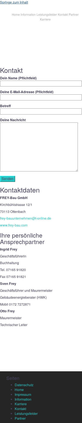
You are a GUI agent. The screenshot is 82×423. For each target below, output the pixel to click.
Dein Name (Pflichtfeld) (18, 78)
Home (16, 14)
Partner (74, 14)
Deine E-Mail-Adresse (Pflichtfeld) (26, 92)
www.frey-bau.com (14, 225)
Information (28, 14)
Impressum (23, 394)
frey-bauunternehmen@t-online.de (25, 218)
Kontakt (63, 14)
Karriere (45, 19)
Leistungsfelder (47, 14)
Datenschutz (24, 384)
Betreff (5, 106)
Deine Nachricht (13, 120)
